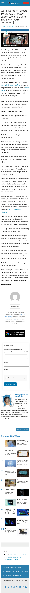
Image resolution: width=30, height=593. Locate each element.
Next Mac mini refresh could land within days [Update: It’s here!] (22, 443)
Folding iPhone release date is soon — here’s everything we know (10, 452)
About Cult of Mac (22, 571)
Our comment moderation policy (12, 575)
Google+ (14, 319)
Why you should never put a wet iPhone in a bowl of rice (10, 472)
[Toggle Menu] (3, 3)
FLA (15, 555)
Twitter (8, 319)
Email (6, 369)
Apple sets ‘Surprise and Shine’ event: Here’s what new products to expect (22, 462)
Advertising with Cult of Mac (11, 567)
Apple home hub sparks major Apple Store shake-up (22, 481)
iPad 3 (24, 555)
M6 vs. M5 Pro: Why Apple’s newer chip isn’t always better (22, 521)
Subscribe (25, 3)
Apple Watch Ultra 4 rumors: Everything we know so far (10, 492)
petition (10, 557)
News (26, 29)
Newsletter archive (22, 429)
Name (6, 362)
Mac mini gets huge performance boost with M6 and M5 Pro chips (10, 531)
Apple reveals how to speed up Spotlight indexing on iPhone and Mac (10, 511)
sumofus (15, 557)
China (11, 555)
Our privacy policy (8, 571)
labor (5, 557)
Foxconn (19, 555)
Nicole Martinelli (7, 26)
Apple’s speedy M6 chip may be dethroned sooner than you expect (22, 501)
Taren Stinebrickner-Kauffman (10, 85)
